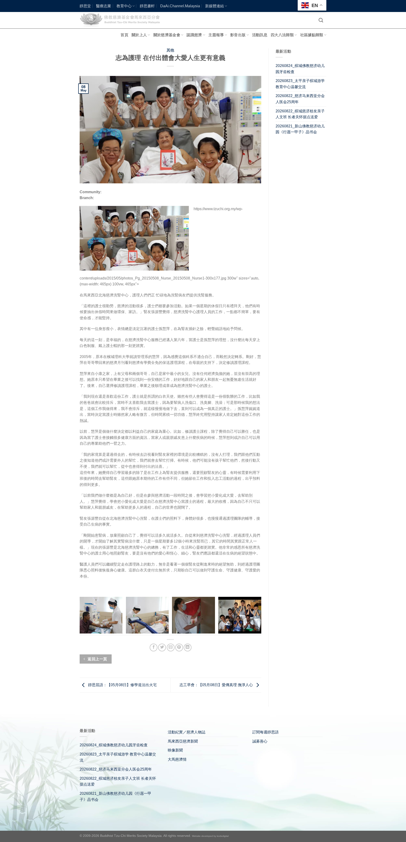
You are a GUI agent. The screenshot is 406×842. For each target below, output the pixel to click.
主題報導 (216, 35)
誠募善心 (259, 741)
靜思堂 (85, 6)
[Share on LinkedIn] (187, 647)
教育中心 (124, 6)
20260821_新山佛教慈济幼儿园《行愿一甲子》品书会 (300, 129)
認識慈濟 (194, 35)
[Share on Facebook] (153, 647)
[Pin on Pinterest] (179, 647)
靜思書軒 (147, 6)
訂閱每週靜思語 (265, 732)
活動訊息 (259, 35)
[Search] (321, 20)
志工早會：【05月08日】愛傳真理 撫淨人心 (217, 685)
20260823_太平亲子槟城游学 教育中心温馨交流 (300, 84)
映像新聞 (175, 750)
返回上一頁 (97, 659)
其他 (170, 50)
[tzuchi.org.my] (122, 20)
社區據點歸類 (311, 35)
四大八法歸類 (282, 35)
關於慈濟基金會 (166, 35)
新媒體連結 (214, 6)
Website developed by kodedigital (210, 836)
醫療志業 (103, 6)
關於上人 (139, 35)
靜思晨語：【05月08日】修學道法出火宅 (122, 685)
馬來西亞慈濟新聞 (183, 741)
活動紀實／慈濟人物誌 (186, 732)
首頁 (124, 35)
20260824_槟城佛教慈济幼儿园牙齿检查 (300, 69)
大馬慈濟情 (177, 759)
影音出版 (238, 35)
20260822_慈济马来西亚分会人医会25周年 (300, 99)
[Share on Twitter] (162, 647)
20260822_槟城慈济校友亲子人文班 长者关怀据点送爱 (300, 114)
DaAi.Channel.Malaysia (180, 6)
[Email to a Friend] (171, 647)
